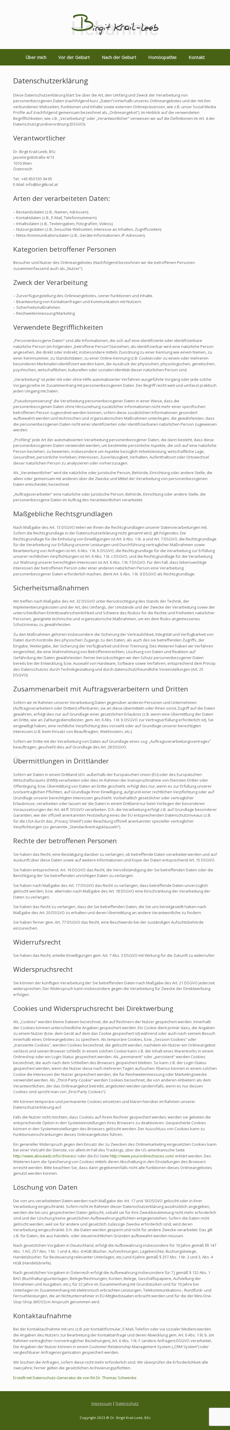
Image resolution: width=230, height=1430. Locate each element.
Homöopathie (162, 57)
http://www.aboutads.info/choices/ (45, 1156)
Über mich (35, 57)
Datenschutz (127, 1403)
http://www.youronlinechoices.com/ (142, 1156)
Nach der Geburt (119, 57)
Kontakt (197, 57)
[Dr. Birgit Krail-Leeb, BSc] (115, 24)
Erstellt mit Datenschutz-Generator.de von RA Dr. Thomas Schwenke (75, 1377)
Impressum (101, 1403)
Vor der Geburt (74, 57)
